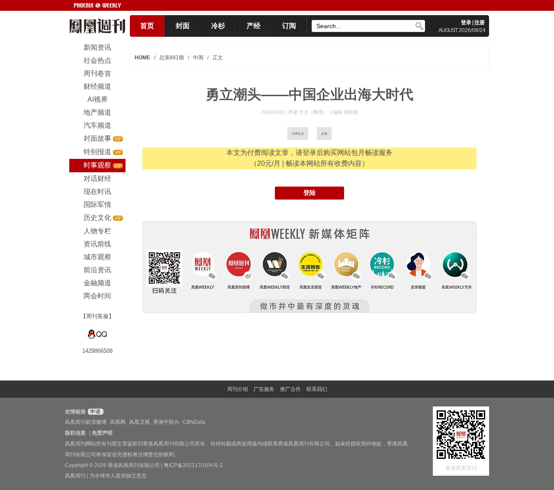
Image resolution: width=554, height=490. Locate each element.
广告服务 (264, 389)
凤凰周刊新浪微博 (85, 422)
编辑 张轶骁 (345, 112)
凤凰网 (118, 422)
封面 (183, 25)
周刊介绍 (237, 389)
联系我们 (316, 389)
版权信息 (75, 433)
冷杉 (218, 25)
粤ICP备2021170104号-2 (193, 465)
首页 (147, 25)
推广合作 (290, 389)
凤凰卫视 (139, 422)
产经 (254, 25)
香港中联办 (166, 422)
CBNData (194, 422)
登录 (466, 22)
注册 (479, 22)
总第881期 (171, 58)
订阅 (289, 25)
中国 (198, 58)
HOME (142, 58)
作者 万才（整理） (308, 112)
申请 (94, 412)
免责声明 (102, 433)
